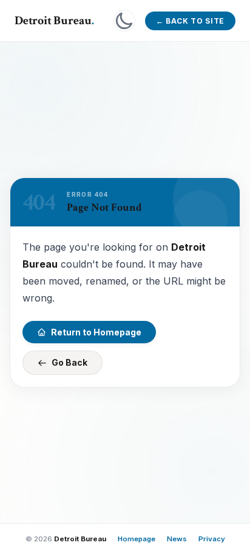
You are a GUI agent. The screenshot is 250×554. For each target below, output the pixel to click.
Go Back (69, 362)
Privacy (211, 539)
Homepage (136, 539)
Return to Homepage (96, 332)
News (177, 539)
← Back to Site (190, 20)
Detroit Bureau (54, 20)
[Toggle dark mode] (124, 20)
